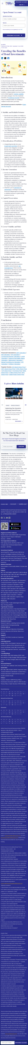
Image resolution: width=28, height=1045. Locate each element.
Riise (2, 605)
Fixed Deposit (17, 558)
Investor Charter (5, 680)
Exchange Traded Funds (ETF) (13, 560)
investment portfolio (10, 146)
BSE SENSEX (9, 572)
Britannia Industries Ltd (7, 617)
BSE (2, 669)
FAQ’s (9, 637)
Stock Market (12, 643)
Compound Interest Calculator (10, 356)
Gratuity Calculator (20, 590)
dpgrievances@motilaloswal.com (9, 837)
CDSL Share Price (21, 369)
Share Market (4, 566)
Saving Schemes (22, 665)
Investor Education (6, 673)
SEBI (7, 669)
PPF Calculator (5, 592)
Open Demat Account (13, 35)
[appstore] (15, 524)
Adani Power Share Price (16, 374)
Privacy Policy (4, 684)
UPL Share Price (6, 371)
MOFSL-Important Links (20, 669)
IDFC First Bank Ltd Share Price (16, 613)
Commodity (20, 647)
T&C (22, 29)
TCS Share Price (17, 371)
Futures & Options (6, 645)
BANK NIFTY (16, 572)
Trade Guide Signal (14, 603)
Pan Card (6, 665)
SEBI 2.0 (16, 682)
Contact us (4, 637)
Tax (2, 665)
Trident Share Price (15, 373)
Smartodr (10, 682)
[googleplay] (15, 528)
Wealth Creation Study (7, 675)
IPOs (13, 645)
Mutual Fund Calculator (13, 586)
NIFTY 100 (3, 576)
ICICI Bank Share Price (18, 367)
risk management (12, 267)
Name (4, 23)
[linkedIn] (9, 518)
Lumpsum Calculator (13, 584)
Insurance (3, 562)
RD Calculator (21, 580)
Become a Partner (6, 629)
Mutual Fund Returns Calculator (10, 362)
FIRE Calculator (11, 599)
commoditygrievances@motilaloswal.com (11, 883)
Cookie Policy (21, 671)
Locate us (14, 637)
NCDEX (11, 669)
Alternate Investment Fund (12, 556)
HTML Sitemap (22, 684)
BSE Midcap (4, 574)
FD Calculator (13, 580)
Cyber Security (13, 684)
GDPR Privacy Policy (16, 680)
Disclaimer (14, 671)
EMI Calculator (5, 355)
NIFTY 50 (3, 572)
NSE (4, 669)
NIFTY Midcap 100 (21, 574)
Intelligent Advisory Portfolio (13, 554)
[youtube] (7, 518)
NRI (15, 647)
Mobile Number (7, 16)
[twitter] (4, 518)
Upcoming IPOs (5, 552)
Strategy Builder (8, 605)
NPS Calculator (11, 597)
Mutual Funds (14, 552)
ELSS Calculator (14, 592)
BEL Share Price (12, 619)
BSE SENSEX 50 (15, 576)
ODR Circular (22, 682)
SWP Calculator (21, 353)
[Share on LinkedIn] (2, 58)
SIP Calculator (15, 355)
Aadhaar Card (13, 665)
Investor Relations (6, 671)
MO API (22, 603)
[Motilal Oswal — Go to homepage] (7, 3)
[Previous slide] (2, 405)
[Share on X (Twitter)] (5, 58)
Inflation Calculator (14, 364)
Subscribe (21, 446)
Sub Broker (7, 647)
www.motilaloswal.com (11, 1033)
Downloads (4, 682)
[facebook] (2, 518)
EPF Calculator (20, 588)
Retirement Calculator (15, 360)
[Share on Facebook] (8, 58)
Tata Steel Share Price (20, 609)
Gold (12, 647)
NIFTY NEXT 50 (12, 574)
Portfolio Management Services (9, 649)
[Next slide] (25, 405)
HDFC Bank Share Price (8, 369)
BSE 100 (8, 576)
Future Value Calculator (7, 590)
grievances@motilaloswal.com (13, 835)
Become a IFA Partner (11, 631)
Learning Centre (15, 623)
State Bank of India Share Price (9, 611)
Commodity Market (14, 566)
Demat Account (21, 643)
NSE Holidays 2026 (5, 655)
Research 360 (4, 603)
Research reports (5, 623)
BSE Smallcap (23, 572)
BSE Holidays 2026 (16, 655)
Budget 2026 (4, 643)
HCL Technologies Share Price (19, 615)
